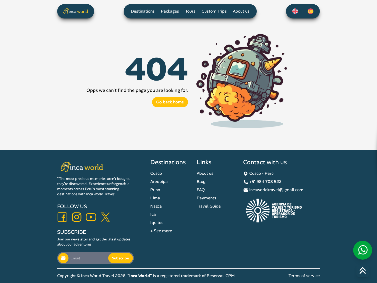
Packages (170, 11)
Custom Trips (214, 11)
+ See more (161, 230)
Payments (206, 198)
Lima (155, 198)
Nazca (156, 206)
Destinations (143, 11)
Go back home (170, 102)
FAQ (201, 189)
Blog (201, 181)
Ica (153, 214)
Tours (190, 11)
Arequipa (159, 181)
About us (241, 11)
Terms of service (304, 275)
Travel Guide (209, 206)
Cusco (156, 173)
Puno (155, 189)
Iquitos (156, 222)
